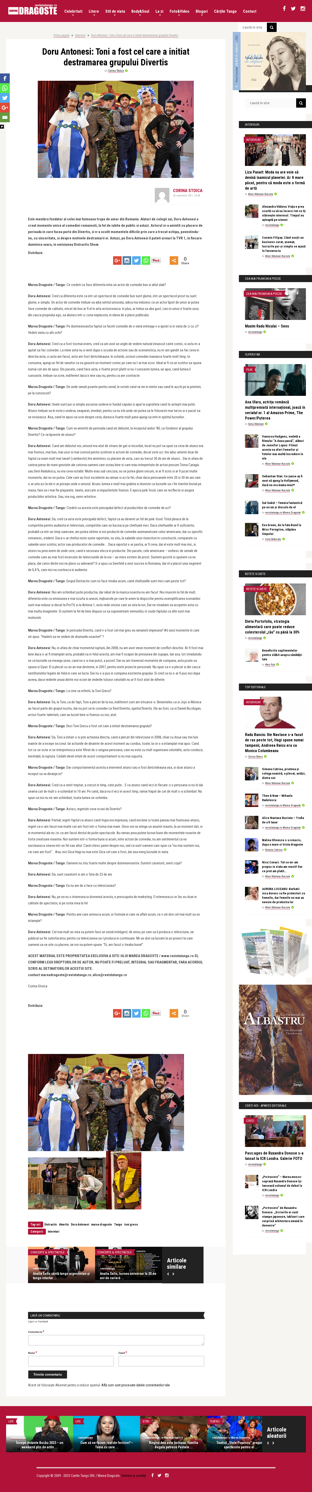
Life (11, 1421)
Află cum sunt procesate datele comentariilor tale (135, 1385)
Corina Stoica (116, 70)
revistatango (40, 1268)
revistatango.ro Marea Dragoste (283, 512)
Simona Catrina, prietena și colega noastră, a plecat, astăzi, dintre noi (284, 773)
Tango (118, 1224)
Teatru (215, 1421)
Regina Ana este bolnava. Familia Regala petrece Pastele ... (173, 1445)
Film (249, 369)
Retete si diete (256, 589)
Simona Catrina (274, 849)
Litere (94, 11)
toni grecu (131, 1224)
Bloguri (202, 11)
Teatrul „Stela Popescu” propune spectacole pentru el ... (240, 1445)
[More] (174, 260)
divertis (64, 1224)
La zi (159, 11)
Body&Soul (140, 11)
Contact (249, 11)
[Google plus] (117, 260)
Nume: (32, 1352)
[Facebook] (5, 78)
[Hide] (2, 127)
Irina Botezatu (273, 539)
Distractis (50, 1224)
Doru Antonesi (80, 1224)
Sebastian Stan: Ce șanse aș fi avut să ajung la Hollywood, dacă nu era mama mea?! (282, 480)
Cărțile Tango (225, 11)
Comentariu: (36, 1331)
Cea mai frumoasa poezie (264, 294)
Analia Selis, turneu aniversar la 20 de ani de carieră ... (128, 1276)
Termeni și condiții (133, 1476)
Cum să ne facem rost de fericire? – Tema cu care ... (106, 1445)
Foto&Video (179, 11)
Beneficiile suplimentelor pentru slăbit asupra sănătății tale (282, 655)
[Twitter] (136, 260)
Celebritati (73, 11)
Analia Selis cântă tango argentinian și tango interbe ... (61, 1276)
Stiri (146, 1421)
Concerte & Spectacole (47, 1252)
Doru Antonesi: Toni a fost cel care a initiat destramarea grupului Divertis (134, 35)
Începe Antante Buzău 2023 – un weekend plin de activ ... (39, 1445)
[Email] (5, 117)
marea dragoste (101, 1224)
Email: (122, 1352)
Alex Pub (270, 664)
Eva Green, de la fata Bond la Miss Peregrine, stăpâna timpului (281, 529)
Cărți (250, 1121)
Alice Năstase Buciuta (260, 194)
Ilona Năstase (256, 424)
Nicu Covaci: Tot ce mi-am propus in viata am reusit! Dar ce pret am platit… (282, 866)
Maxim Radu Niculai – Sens (267, 326)
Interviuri (80, 35)
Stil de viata (115, 11)
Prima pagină (61, 35)
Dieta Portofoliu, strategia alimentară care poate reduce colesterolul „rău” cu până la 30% (272, 626)
